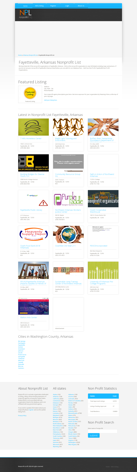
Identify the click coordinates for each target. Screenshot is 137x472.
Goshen (20, 347)
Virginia (70, 440)
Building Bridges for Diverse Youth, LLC (32, 175)
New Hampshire (58, 426)
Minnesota (71, 417)
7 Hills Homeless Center (31, 138)
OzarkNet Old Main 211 (65, 245)
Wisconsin (56, 444)
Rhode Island (72, 434)
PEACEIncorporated (98, 245)
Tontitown (21, 358)
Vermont (55, 442)
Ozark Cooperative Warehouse (98, 211)
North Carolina (72, 421)
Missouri (55, 419)
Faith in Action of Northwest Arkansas (102, 175)
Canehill (20, 362)
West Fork (21, 360)
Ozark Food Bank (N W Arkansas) (30, 246)
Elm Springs (21, 341)
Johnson (20, 351)
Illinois (55, 409)
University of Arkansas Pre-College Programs (101, 282)
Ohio (69, 430)
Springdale (21, 356)
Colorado (71, 398)
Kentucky (71, 411)
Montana (55, 421)
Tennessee (56, 438)
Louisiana (56, 413)
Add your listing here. (50, 100)
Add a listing (114, 467)
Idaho (70, 407)
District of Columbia (74, 401)
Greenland (21, 349)
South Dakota (72, 436)
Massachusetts (72, 413)
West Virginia (72, 444)
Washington (72, 442)
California (56, 398)
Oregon (70, 432)
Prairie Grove (22, 354)
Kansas (55, 411)
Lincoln (20, 353)
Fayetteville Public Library (31, 210)
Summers (21, 368)
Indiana (70, 409)
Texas (70, 438)
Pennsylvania (57, 434)
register (31, 410)
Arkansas (56, 396)
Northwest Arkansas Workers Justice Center (68, 211)
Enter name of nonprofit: (95, 428)
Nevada (70, 428)
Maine (70, 415)
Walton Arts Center (28, 317)
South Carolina (57, 436)
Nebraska (71, 423)
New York (56, 430)
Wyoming (56, 446)
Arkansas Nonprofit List (30, 55)
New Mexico (57, 428)
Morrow (20, 366)
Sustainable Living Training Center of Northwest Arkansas (68, 282)
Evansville (21, 364)
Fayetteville (21, 345)
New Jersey (71, 426)
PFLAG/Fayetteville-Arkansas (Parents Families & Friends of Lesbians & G (33, 283)
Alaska (55, 394)
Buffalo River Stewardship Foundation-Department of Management (101, 140)
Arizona (70, 396)
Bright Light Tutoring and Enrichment (66, 139)
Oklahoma (56, 432)
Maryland (56, 415)
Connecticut (56, 401)
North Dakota (57, 423)
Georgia (55, 405)
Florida (70, 403)
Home (20, 55)
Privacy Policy (22, 415)
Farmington (21, 343)
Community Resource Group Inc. (67, 175)
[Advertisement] (68, 38)
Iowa (54, 407)
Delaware (56, 403)
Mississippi (71, 419)
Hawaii (70, 405)
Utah (54, 440)
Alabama (71, 394)
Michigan (56, 417)
